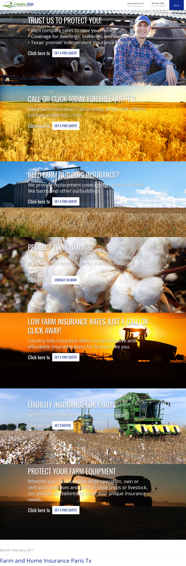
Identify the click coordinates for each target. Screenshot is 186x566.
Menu (177, 5)
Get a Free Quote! (66, 53)
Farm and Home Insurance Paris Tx (45, 560)
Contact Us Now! (66, 280)
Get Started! (63, 425)
